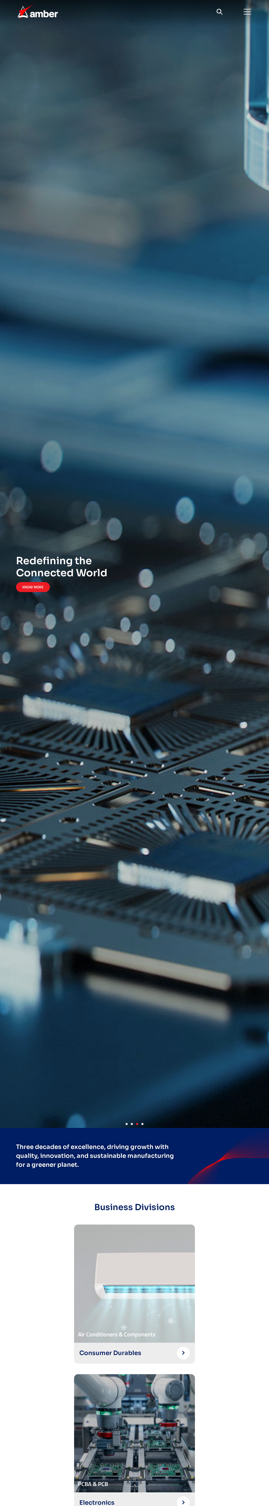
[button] (247, 11)
